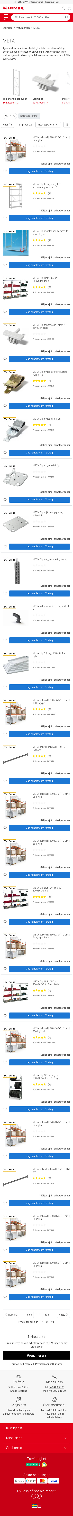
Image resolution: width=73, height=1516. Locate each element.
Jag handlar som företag (39, 171)
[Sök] (66, 17)
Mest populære (46, 124)
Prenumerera (36, 1355)
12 (41, 1322)
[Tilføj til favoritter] (5, 171)
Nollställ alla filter (29, 115)
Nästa (62, 1314)
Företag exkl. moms (21, 1364)
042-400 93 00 (56, 1387)
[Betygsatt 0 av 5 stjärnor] (39, 146)
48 (52, 1322)
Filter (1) (7, 124)
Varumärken (23, 27)
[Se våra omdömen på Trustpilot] (33, 1464)
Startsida (8, 27)
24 (47, 1322)
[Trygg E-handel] (44, 1464)
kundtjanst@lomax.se (22, 1413)
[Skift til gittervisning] (66, 125)
